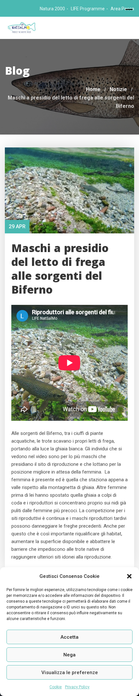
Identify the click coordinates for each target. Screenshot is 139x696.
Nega (69, 655)
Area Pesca (122, 8)
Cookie (55, 687)
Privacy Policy (77, 687)
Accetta (69, 637)
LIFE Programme (88, 8)
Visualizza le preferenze (69, 672)
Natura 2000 (52, 8)
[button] (129, 576)
